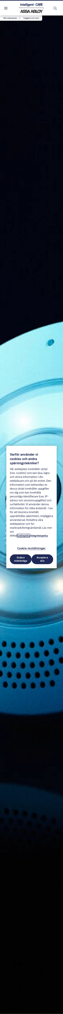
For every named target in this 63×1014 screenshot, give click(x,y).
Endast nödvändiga (20, 559)
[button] (31, 18)
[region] (31, 507)
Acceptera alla (42, 559)
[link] (12, 18)
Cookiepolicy (23, 535)
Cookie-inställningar (31, 548)
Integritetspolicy (39, 535)
